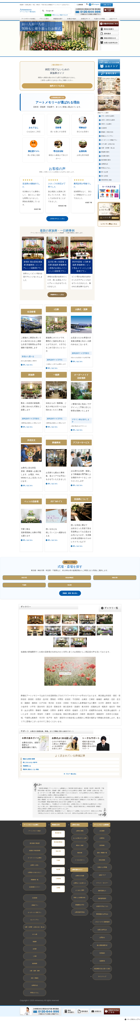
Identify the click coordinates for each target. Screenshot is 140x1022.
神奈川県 (114, 577)
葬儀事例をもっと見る (57, 294)
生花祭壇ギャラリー (34, 887)
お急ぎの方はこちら (102, 906)
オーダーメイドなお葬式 (34, 858)
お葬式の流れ (76, 824)
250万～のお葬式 (106, 124)
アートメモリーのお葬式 (31, 824)
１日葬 (34, 956)
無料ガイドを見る (57, 86)
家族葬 (34, 941)
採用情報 (102, 845)
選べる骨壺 (104, 176)
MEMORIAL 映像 (106, 180)
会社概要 (102, 831)
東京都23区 (58, 833)
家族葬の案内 (105, 152)
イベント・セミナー (102, 883)
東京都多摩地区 (58, 842)
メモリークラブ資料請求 (102, 922)
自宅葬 (34, 949)
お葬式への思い (34, 865)
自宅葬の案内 (105, 156)
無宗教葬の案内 (106, 160)
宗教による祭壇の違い (80, 897)
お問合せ (102, 937)
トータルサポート (80, 860)
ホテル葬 (34, 934)
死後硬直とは (27, 766)
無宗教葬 (34, 963)
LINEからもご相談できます (59, 15)
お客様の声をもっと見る (57, 218)
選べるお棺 (104, 172)
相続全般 (79, 852)
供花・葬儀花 (34, 978)
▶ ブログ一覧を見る (70, 774)
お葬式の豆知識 (79, 875)
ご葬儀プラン (34, 905)
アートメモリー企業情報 (101, 824)
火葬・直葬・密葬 (35, 970)
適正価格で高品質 (35, 843)
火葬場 (58, 887)
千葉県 (24, 585)
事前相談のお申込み (102, 914)
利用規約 (102, 953)
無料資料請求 (102, 898)
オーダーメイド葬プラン (34, 912)
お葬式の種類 (79, 831)
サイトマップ (102, 976)
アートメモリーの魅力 (34, 831)
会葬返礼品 (104, 164)
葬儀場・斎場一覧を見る (70, 593)
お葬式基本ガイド (77, 869)
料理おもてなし (106, 168)
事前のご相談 (79, 845)
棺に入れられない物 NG (30, 762)
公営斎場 (58, 878)
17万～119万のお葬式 (107, 116)
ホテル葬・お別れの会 (108, 144)
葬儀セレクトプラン (107, 136)
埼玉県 (70, 585)
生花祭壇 (104, 128)
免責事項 (102, 961)
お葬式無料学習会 (80, 912)
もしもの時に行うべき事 (80, 838)
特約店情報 (102, 860)
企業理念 (102, 838)
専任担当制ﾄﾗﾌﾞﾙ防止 (27, 837)
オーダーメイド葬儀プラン (109, 140)
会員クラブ (102, 875)
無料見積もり (102, 890)
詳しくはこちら (28, 485)
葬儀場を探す (56, 824)
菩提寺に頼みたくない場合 (31, 769)
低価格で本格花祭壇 (34, 850)
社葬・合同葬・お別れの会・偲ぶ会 (34, 927)
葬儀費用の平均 (79, 905)
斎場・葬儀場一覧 (102, 852)
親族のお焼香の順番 (29, 759)
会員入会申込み (102, 929)
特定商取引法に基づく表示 (102, 968)
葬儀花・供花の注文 (107, 132)
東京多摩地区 (69, 577)
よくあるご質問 (79, 890)
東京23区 (24, 577)
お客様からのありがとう (34, 872)
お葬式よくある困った (80, 883)
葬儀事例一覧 (34, 879)
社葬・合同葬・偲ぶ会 (108, 148)
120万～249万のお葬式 (108, 120)
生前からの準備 (102, 867)
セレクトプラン (34, 919)
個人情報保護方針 (102, 945)
